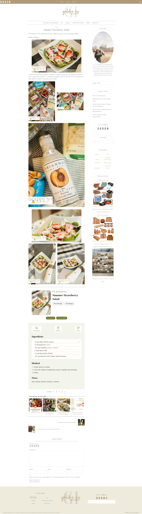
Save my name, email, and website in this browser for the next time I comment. (54, 477)
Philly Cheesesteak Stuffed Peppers (63, 413)
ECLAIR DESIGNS (134, 512)
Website (68, 469)
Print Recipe (58, 303)
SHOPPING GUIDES (47, 500)
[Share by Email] (62, 392)
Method (58, 330)
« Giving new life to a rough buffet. (48, 429)
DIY (108, 154)
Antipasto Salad (35, 412)
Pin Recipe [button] (69, 303)
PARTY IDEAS (107, 162)
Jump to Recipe (33, 37)
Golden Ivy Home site (71, 12)
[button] (140, 2)
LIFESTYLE (97, 162)
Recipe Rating (33, 444)
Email (50, 469)
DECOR (97, 154)
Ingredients (36, 330)
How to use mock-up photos (99, 95)
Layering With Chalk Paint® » (67, 422)
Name (31, 469)
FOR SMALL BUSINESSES (33, 497)
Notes (78, 330)
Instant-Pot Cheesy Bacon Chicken (77, 413)
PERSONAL (97, 168)
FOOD (56, 27)
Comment (32, 449)
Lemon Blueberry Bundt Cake (49, 413)
